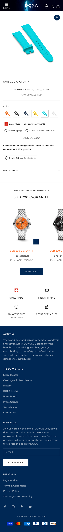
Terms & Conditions (14, 485)
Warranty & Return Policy (17, 496)
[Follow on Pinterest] (21, 506)
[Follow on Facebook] (4, 506)
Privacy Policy (11, 491)
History (7, 385)
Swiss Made (10, 407)
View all (31, 271)
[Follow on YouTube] (30, 506)
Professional (22, 255)
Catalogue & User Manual (17, 380)
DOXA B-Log (10, 391)
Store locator (10, 374)
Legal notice (10, 480)
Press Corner (10, 401)
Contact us (9, 412)
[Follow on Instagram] (13, 506)
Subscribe (16, 462)
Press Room (10, 396)
